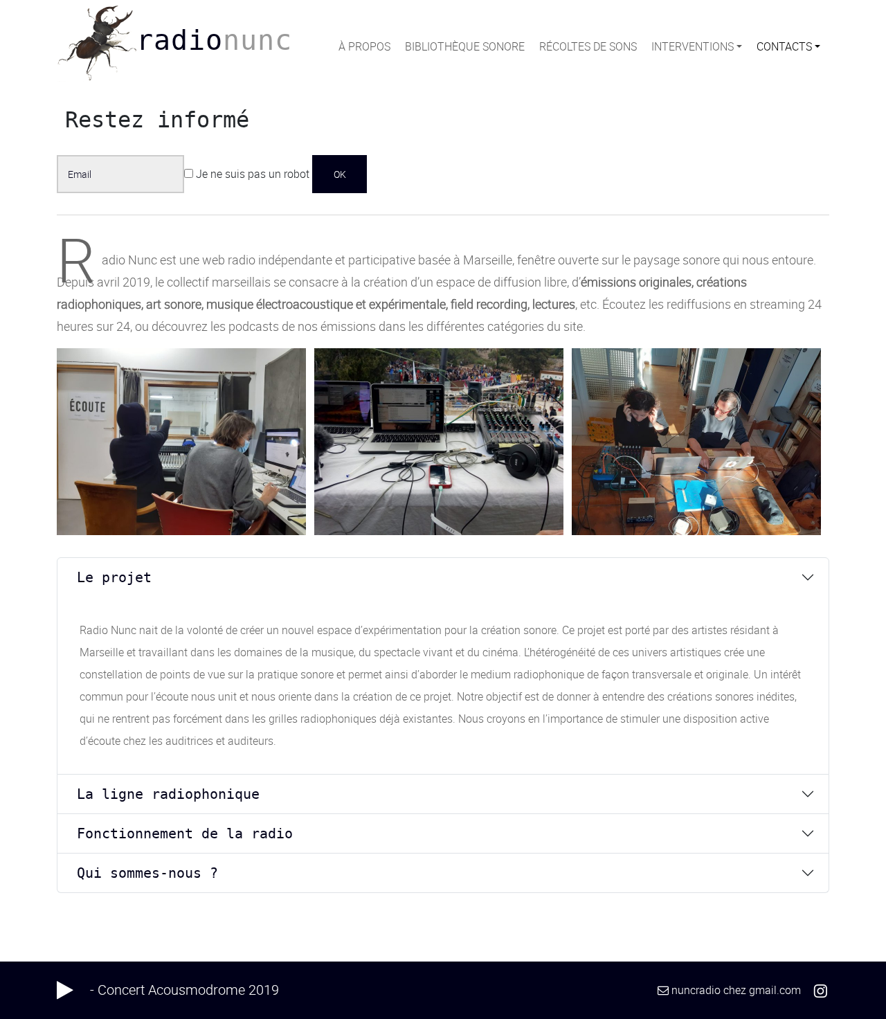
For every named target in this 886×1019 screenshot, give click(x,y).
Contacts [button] (784, 46)
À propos (364, 46)
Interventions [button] (692, 46)
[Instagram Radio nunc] (820, 990)
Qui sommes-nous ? (147, 873)
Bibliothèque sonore (465, 46)
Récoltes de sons (588, 46)
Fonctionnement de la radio (185, 833)
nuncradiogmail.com (736, 990)
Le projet (114, 577)
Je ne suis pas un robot (251, 173)
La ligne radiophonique (168, 794)
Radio (214, 40)
